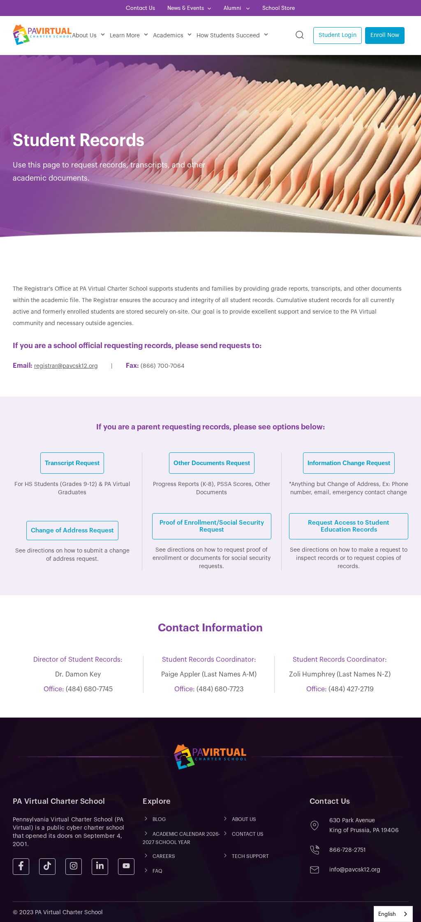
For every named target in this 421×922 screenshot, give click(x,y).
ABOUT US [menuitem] (244, 819)
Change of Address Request (72, 531)
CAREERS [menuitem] (164, 856)
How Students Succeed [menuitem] (228, 36)
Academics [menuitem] (168, 36)
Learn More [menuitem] (125, 36)
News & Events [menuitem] (185, 8)
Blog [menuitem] (159, 819)
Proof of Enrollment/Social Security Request (212, 526)
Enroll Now (384, 35)
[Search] (300, 35)
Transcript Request (72, 462)
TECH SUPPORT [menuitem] (250, 856)
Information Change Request (349, 462)
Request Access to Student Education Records (348, 526)
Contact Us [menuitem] (140, 8)
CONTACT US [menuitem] (248, 834)
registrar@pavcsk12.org (66, 366)
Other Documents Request (211, 462)
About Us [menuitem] (84, 36)
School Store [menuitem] (278, 8)
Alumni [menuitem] (233, 8)
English (387, 914)
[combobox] (393, 914)
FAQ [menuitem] (157, 871)
